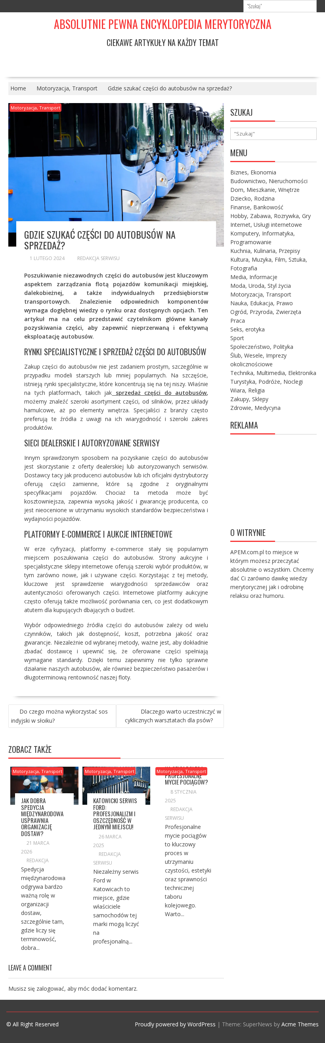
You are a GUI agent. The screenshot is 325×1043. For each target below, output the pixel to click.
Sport (237, 338)
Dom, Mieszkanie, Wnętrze (265, 189)
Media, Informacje (253, 277)
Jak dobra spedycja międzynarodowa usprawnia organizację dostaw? (42, 817)
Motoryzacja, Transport (35, 108)
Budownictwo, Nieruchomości (269, 181)
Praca (237, 320)
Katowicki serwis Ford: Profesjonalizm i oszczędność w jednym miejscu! (115, 813)
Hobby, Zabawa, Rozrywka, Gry (270, 216)
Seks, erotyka (247, 329)
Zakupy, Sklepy (249, 399)
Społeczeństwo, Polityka (261, 346)
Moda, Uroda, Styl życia (260, 285)
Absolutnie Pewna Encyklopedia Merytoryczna (162, 24)
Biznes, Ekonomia (253, 172)
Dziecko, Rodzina (252, 198)
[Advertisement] (273, 480)
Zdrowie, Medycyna (255, 407)
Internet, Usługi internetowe (266, 224)
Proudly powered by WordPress (175, 1024)
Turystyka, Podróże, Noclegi (266, 381)
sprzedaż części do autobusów (159, 392)
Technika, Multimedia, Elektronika (273, 373)
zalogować (50, 988)
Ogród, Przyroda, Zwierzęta (265, 312)
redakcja (38, 860)
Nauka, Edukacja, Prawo (261, 303)
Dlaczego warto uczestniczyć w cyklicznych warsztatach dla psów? (173, 716)
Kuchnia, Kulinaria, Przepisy (265, 251)
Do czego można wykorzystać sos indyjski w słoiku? (59, 716)
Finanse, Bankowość (256, 207)
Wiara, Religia (247, 390)
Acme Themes (300, 1024)
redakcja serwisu (98, 258)
